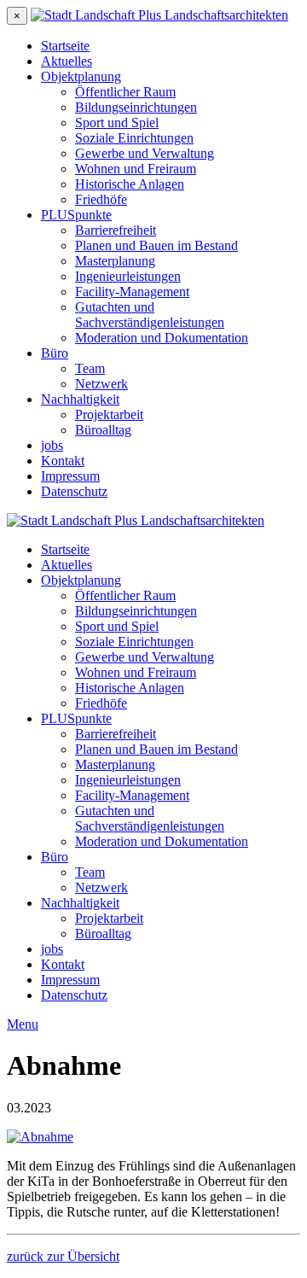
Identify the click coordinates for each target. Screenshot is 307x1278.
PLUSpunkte (76, 214)
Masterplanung (115, 261)
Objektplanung (81, 76)
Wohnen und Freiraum (135, 168)
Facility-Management (132, 291)
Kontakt (62, 460)
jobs (52, 445)
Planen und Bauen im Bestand (156, 245)
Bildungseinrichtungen (136, 107)
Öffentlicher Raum (125, 92)
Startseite (65, 45)
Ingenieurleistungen (128, 276)
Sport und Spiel (117, 122)
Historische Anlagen (129, 184)
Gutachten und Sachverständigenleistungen (149, 315)
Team (90, 368)
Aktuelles (66, 61)
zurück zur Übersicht (63, 1256)
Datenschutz (74, 491)
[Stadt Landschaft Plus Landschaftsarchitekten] (159, 15)
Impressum (70, 476)
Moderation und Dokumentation (161, 337)
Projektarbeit (109, 414)
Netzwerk (101, 383)
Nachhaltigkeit (80, 399)
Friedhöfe (101, 199)
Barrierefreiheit (115, 230)
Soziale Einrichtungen (134, 138)
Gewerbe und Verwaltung (144, 153)
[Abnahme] (40, 1136)
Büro (54, 353)
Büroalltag (103, 430)
